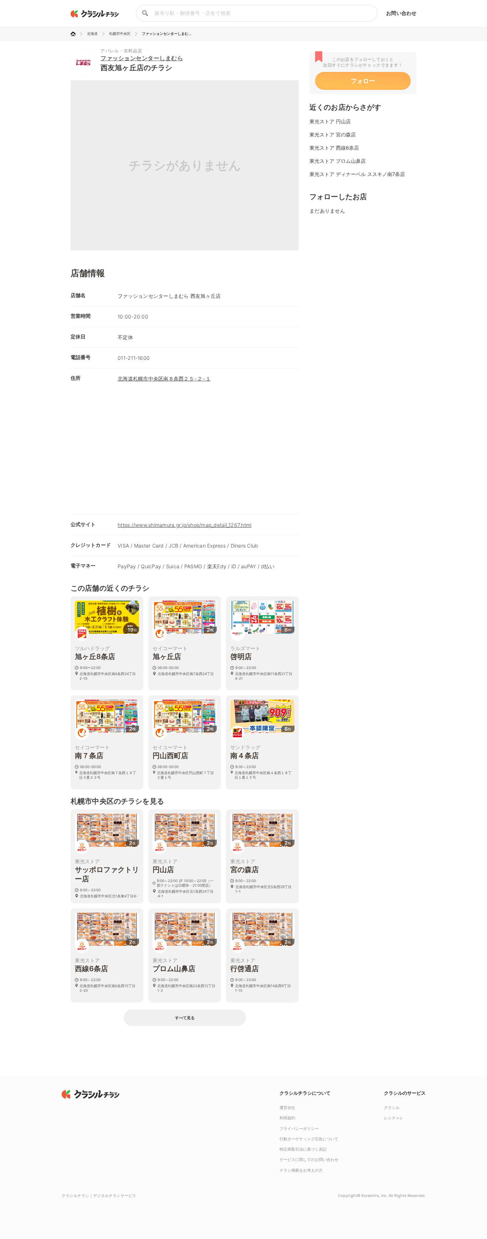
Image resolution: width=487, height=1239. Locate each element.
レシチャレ (394, 1117)
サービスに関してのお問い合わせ (309, 1159)
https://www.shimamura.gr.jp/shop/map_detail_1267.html (184, 525)
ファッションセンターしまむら (142, 58)
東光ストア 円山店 (330, 121)
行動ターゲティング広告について (309, 1138)
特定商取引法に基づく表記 (303, 1149)
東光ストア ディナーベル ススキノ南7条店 (357, 174)
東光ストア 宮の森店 (332, 134)
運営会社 (287, 1107)
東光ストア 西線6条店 (334, 148)
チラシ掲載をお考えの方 (301, 1170)
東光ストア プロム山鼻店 (337, 161)
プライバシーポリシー (299, 1128)
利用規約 (287, 1117)
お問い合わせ (401, 13)
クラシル (392, 1107)
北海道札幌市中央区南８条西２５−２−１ (164, 378)
